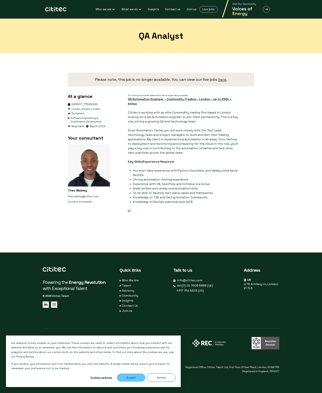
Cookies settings (101, 377)
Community (129, 296)
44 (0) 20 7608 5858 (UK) (195, 285)
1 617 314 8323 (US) (190, 291)
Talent (125, 285)
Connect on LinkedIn (80, 201)
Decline (161, 377)
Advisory (127, 291)
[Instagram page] (53, 304)
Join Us (126, 311)
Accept (131, 377)
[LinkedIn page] (45, 304)
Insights (126, 301)
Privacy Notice (25, 356)
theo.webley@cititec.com (83, 196)
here (222, 79)
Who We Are (129, 280)
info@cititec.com (189, 280)
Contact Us (129, 306)
